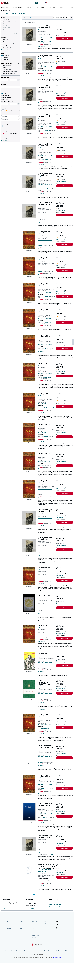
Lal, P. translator (42, 597)
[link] (71, 17)
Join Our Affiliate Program (24, 923)
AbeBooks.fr (25, 950)
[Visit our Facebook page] (57, 921)
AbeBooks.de (17, 950)
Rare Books (29, 7)
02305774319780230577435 (45, 756)
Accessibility (34, 937)
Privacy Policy (34, 930)
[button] (24, 17)
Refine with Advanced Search (18, 13)
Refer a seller (21, 928)
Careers (33, 926)
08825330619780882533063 (45, 693)
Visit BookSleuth (30, 908)
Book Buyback (22, 926)
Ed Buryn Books (45, 608)
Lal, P (39, 29)
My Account (58, 2)
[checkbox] (2, 19)
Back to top (37, 915)
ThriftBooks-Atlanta (46, 159)
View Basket (9, 930)
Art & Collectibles (41, 7)
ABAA (49, 854)
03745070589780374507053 (45, 604)
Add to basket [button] (64, 38)
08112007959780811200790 (45, 37)
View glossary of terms (55, 904)
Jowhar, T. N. (41, 870)
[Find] (36, 3)
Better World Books (46, 377)
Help (71, 2)
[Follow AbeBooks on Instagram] (57, 928)
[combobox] (26, 3)
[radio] (2, 57)
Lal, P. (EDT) (41, 807)
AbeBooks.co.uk (8, 950)
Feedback (72, 342)
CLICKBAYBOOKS (45, 728)
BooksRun (43, 70)
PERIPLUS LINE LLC (45, 697)
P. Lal (39, 233)
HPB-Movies (44, 580)
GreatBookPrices (45, 817)
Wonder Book (44, 848)
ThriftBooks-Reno (45, 130)
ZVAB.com (66, 950)
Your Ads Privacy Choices (36, 932)
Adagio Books (44, 788)
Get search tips (53, 902)
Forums (33, 928)
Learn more (4, 49)
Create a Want (6, 908)
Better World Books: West (47, 407)
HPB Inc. (43, 637)
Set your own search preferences (58, 906)
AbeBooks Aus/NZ (42, 950)
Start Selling (70, 7)
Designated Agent (35, 935)
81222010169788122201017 (45, 662)
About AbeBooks (35, 921)
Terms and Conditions (56, 957)
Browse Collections (17, 7)
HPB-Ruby (43, 348)
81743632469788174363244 (45, 240)
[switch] (2, 110)
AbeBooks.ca (51, 950)
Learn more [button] (4, 140)
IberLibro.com (59, 950)
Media (33, 923)
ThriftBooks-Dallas (45, 188)
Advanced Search (4, 7)
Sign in (52, 2)
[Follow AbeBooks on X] (57, 925)
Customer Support (47, 923)
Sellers (61, 7)
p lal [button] (7, 13)
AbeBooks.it (32, 950)
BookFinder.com (37, 953)
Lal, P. (39, 58)
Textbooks (52, 7)
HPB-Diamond (44, 436)
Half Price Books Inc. (46, 98)
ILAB (52, 854)
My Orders (9, 928)
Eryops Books (44, 880)
